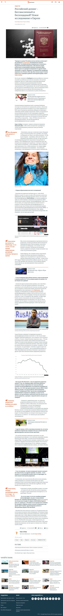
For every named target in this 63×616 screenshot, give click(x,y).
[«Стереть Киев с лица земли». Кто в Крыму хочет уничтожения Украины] (25, 562)
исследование (26, 62)
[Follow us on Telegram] (47, 599)
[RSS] (53, 599)
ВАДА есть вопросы (43, 499)
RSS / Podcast (3, 607)
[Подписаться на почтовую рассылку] (59, 599)
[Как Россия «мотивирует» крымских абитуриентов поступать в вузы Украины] (46, 562)
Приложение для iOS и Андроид (8, 600)
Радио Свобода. (18, 75)
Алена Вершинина (19, 21)
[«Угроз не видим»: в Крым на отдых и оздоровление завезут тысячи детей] (25, 580)
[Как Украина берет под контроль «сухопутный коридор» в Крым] (4, 562)
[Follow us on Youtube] (38, 599)
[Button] (35, 28)
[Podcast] (56, 599)
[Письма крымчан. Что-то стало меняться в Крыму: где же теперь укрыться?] (4, 580)
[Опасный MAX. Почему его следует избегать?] (25, 587)
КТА (55, 2)
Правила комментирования (22, 600)
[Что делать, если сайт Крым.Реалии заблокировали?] (46, 587)
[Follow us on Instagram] (41, 599)
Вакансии (18, 607)
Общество (17, 6)
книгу (35, 290)
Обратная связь (19, 605)
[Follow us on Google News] (44, 599)
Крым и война (32, 561)
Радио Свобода (26, 21)
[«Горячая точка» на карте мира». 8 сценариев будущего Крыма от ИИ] (46, 580)
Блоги (10, 579)
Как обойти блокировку (6, 609)
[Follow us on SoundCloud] (50, 599)
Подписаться (3, 602)
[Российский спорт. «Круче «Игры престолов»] (21, 271)
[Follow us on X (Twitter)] (35, 599)
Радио (2, 605)
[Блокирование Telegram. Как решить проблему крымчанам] (4, 587)
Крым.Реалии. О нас (20, 598)
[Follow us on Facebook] (33, 599)
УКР (52, 2)
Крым (51, 579)
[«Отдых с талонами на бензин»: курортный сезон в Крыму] (25, 571)
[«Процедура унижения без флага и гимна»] (21, 423)
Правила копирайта (20, 602)
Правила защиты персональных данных (23, 610)
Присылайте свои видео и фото (7, 598)
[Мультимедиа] (59, 2)
